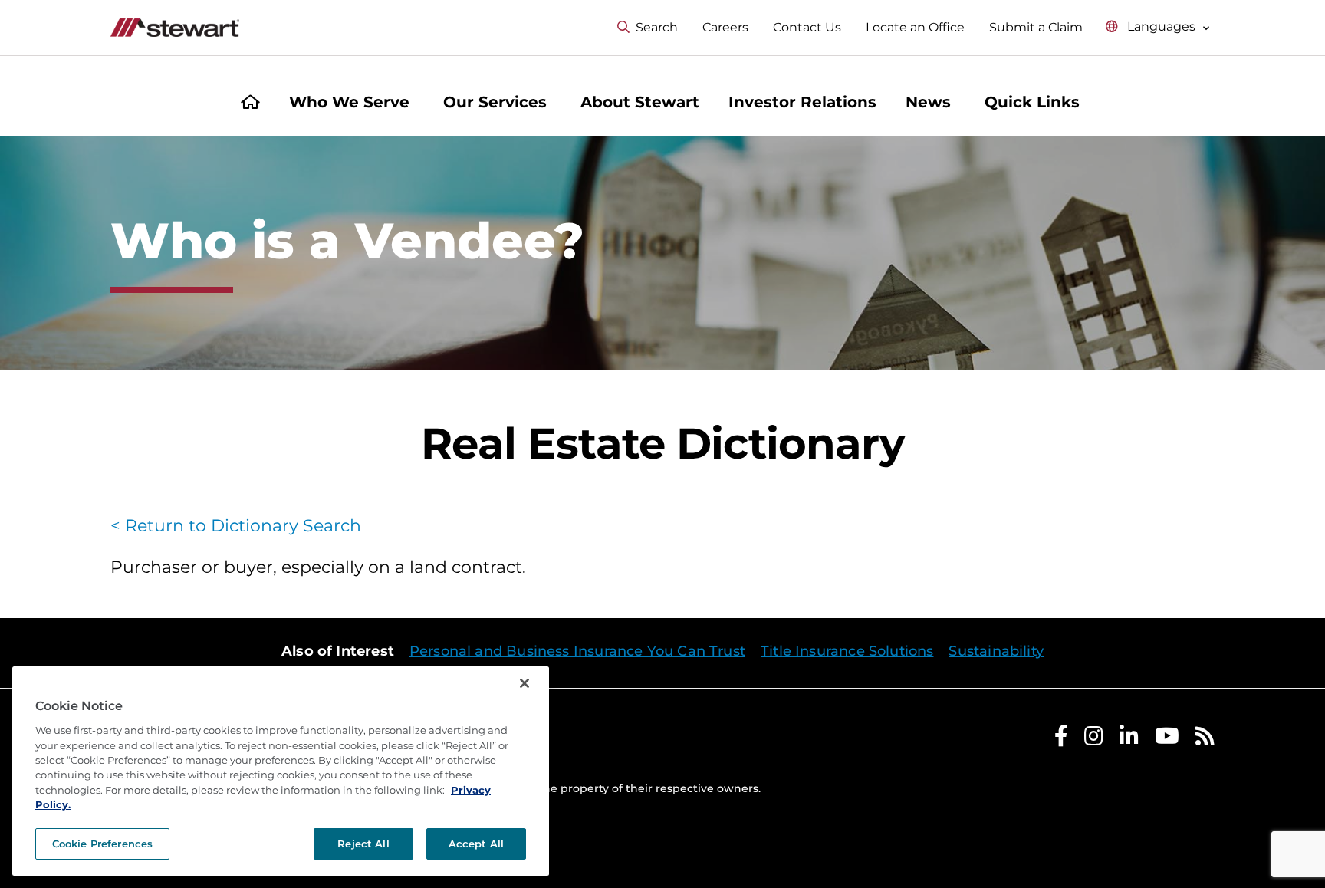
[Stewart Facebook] (1061, 739)
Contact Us (807, 27)
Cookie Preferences (102, 843)
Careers (725, 27)
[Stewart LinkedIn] (1129, 739)
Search (657, 27)
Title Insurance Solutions (847, 651)
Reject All (363, 843)
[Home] (250, 104)
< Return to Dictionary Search (235, 525)
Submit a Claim (1036, 27)
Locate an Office (915, 27)
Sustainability (996, 651)
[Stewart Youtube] (1167, 739)
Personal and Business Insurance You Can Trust (577, 651)
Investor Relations (802, 102)
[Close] (524, 683)
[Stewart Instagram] (1093, 739)
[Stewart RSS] (1205, 739)
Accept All (476, 843)
